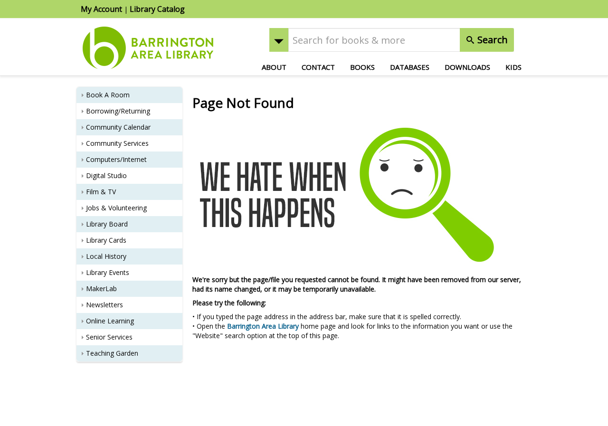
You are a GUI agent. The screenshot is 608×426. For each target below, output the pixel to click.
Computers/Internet (116, 159)
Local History (106, 256)
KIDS (513, 67)
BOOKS (362, 67)
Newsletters (104, 304)
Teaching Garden (112, 353)
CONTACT (318, 67)
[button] (278, 40)
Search (491, 39)
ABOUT (274, 67)
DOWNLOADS (467, 67)
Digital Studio (106, 175)
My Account (101, 9)
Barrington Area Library (263, 326)
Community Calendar (118, 127)
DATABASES (409, 67)
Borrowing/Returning (118, 110)
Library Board (107, 223)
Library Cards (106, 240)
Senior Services (109, 336)
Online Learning (110, 320)
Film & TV (101, 191)
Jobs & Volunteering (116, 207)
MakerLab (101, 288)
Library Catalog (157, 9)
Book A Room (108, 94)
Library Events (107, 272)
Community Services (117, 143)
